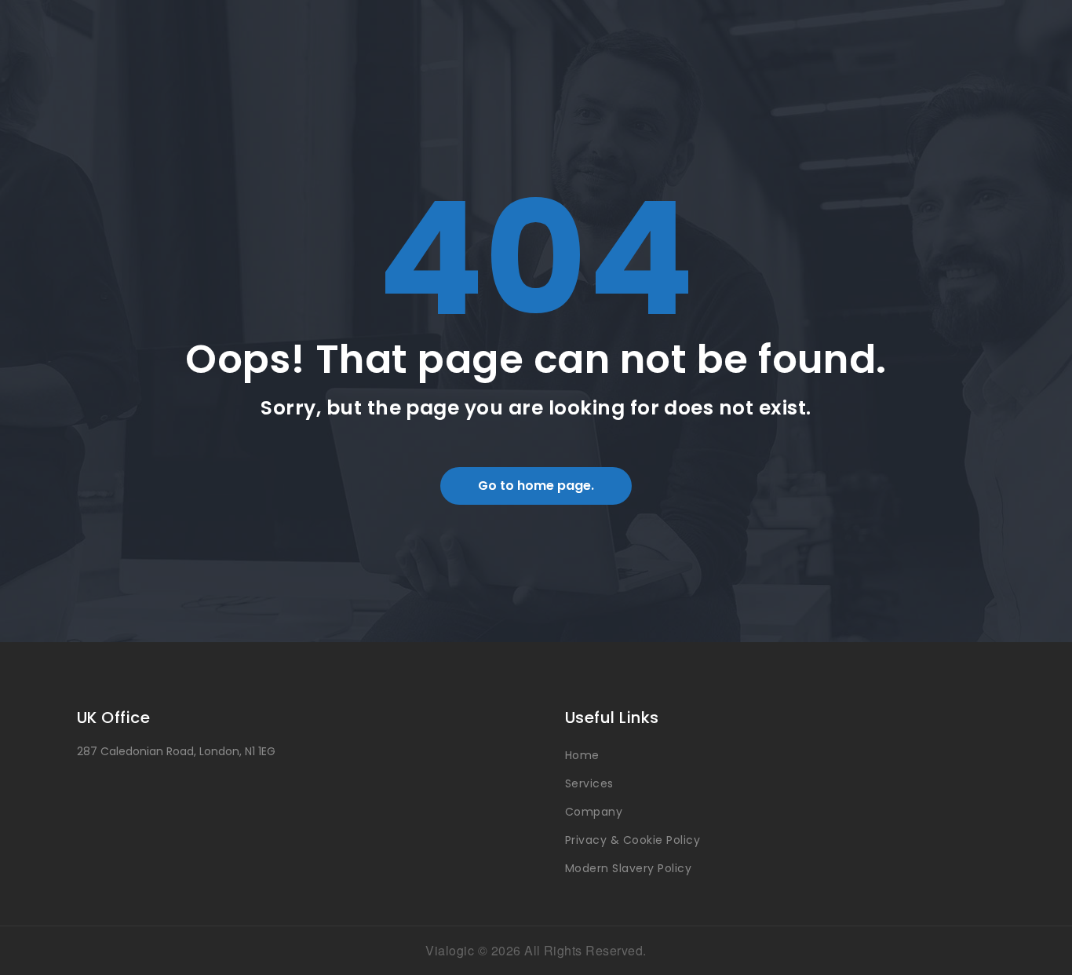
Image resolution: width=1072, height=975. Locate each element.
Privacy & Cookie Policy (632, 840)
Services (589, 783)
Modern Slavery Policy (628, 868)
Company (593, 812)
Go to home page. (536, 486)
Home (582, 755)
